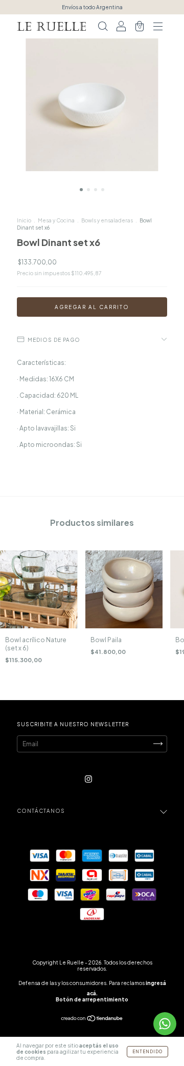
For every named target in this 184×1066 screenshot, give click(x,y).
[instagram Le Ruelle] (88, 779)
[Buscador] (103, 28)
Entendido (147, 1051)
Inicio (24, 220)
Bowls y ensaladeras (107, 220)
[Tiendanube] (92, 1019)
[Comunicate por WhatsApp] (164, 1023)
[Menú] (158, 28)
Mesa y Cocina (56, 220)
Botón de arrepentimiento (92, 999)
